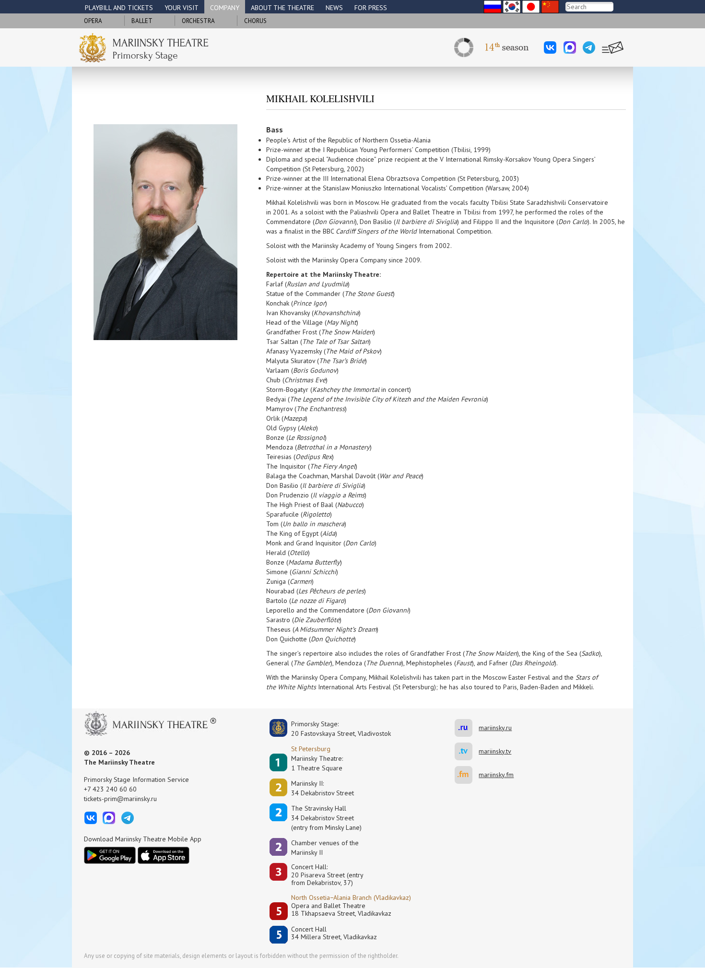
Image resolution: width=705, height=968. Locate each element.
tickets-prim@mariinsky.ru (120, 798)
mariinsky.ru (467, 728)
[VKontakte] (550, 47)
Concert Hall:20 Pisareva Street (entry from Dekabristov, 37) (327, 875)
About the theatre (282, 7)
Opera (93, 21)
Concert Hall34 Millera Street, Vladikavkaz (334, 933)
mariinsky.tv (467, 751)
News (334, 7)
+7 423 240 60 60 (110, 789)
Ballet (142, 21)
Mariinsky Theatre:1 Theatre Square (317, 763)
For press (370, 7)
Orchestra (198, 21)
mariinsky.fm (467, 775)
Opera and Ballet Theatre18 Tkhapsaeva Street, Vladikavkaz (341, 909)
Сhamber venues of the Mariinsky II (325, 847)
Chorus (255, 21)
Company (224, 7)
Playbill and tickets (119, 7)
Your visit (181, 7)
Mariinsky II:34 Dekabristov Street (322, 788)
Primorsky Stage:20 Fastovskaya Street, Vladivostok (334, 729)
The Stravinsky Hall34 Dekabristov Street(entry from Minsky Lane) (326, 818)
